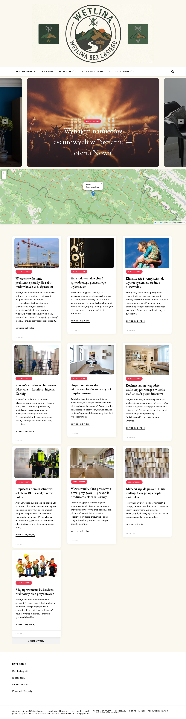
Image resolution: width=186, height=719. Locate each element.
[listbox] (93, 121)
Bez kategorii (92, 132)
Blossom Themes (36, 713)
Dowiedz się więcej (25, 328)
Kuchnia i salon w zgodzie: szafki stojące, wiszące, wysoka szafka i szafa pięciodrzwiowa (145, 389)
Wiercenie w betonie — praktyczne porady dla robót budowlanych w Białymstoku (34, 282)
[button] (93, 194)
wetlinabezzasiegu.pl (43, 711)
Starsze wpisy (36, 640)
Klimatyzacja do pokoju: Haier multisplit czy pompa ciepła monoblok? (145, 493)
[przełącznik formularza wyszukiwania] (172, 71)
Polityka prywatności (121, 71)
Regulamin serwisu (92, 71)
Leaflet (159, 222)
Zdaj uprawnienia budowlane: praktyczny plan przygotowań (35, 591)
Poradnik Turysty (25, 71)
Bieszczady (47, 71)
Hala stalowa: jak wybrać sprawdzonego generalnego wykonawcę (88, 282)
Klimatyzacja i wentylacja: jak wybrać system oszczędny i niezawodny (145, 282)
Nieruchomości (67, 71)
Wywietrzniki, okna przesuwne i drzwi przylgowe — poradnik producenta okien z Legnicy (91, 492)
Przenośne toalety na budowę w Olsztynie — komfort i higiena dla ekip (36, 389)
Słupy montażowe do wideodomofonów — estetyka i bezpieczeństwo (91, 389)
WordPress (66, 713)
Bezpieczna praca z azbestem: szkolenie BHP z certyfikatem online (34, 493)
